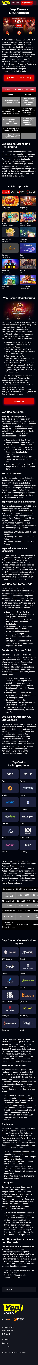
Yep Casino (6, 1346)
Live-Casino (13, 192)
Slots (31, 192)
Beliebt (4, 192)
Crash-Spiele (22, 192)
